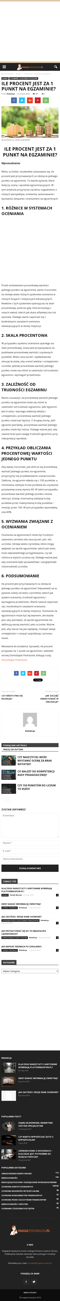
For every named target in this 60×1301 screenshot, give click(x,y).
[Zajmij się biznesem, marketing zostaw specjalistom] (8, 1126)
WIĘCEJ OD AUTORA (13, 749)
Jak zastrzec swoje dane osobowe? (21, 916)
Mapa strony (30, 1292)
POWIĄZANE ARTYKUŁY (15, 745)
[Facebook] (26, 1282)
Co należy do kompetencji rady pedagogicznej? (36, 773)
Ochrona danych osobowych (17, 1186)
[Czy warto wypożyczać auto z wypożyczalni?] (8, 1140)
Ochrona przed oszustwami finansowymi (20, 920)
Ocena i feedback (9, 908)
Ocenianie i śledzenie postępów (23, 78)
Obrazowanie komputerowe (14, 938)
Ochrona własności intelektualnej (20, 1191)
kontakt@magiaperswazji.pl (40, 1263)
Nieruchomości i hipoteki (14, 1204)
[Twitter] (34, 1282)
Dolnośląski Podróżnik (14, 659)
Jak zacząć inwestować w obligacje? (49, 698)
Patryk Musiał (16, 895)
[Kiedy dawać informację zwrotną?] (8, 1082)
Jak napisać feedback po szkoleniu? (21, 946)
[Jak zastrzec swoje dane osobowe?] (8, 1096)
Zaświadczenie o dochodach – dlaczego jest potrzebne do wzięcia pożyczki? (35, 1153)
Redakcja (11, 94)
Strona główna (7, 74)
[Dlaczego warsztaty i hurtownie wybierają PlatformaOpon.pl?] (8, 1068)
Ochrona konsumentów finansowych (21, 1195)
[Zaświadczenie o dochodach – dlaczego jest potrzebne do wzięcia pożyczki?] (8, 1154)
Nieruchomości (9, 1178)
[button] (56, 67)
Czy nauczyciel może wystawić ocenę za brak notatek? (34, 760)
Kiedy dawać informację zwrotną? (21, 904)
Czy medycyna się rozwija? (12, 697)
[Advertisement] (30, 31)
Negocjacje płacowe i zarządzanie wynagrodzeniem (29, 1182)
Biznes (5, 78)
